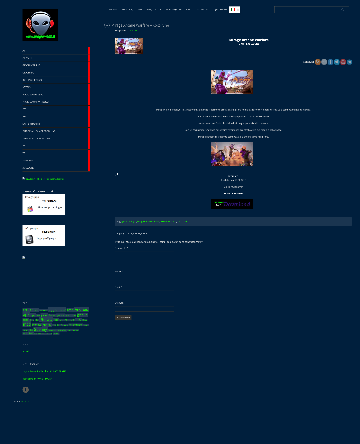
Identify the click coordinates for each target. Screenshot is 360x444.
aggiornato (57, 309)
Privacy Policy (127, 9)
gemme (60, 315)
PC (58, 325)
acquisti (28, 310)
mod (27, 324)
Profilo (189, 9)
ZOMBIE (56, 334)
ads (36, 310)
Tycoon (75, 330)
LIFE (61, 320)
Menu (78, 319)
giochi (68, 315)
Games (52, 315)
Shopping (52, 330)
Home (32, 320)
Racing (25, 330)
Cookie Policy (111, 9)
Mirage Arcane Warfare (148, 221)
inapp (56, 319)
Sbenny (40, 329)
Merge (84, 320)
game (44, 315)
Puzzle (86, 325)
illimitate (46, 319)
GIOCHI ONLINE (202, 9)
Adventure (43, 310)
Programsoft (26, 401)
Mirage (132, 221)
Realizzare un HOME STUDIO (37, 378)
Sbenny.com (151, 9)
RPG (31, 330)
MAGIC (66, 320)
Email (118, 287)
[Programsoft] (40, 40)
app (33, 315)
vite (35, 334)
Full (38, 315)
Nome (119, 271)
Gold (74, 315)
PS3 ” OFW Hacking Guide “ (171, 9)
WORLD (49, 334)
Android (81, 309)
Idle (36, 320)
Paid (54, 325)
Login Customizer (220, 9)
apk (26, 314)
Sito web (119, 302)
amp (70, 310)
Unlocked (28, 333)
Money (47, 324)
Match (72, 320)
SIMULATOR (62, 330)
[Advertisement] (117, 424)
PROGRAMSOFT (75, 325)
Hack (25, 319)
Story (70, 330)
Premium (64, 325)
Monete (36, 324)
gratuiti (82, 315)
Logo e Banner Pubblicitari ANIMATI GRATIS (44, 371)
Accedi (25, 351)
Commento (121, 248)
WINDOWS (41, 334)
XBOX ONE (133, 30)
